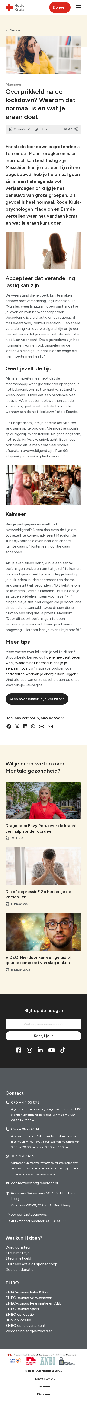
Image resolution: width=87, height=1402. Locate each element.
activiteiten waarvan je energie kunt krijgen (41, 674)
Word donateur (18, 1247)
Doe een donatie (19, 1269)
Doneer (59, 7)
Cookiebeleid (44, 1386)
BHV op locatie (18, 1320)
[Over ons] (43, 1355)
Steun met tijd (17, 1253)
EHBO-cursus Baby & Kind (27, 1292)
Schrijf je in (43, 1036)
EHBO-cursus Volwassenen (29, 1298)
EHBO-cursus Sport (22, 1309)
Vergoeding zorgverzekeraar (29, 1331)
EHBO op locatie (20, 1314)
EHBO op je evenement (25, 1325)
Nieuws (15, 30)
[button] (78, 7)
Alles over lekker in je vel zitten (36, 699)
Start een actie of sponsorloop (31, 1264)
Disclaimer (43, 1394)
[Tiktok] (62, 1050)
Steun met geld (18, 1258)
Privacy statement (44, 1378)
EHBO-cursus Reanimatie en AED (34, 1303)
